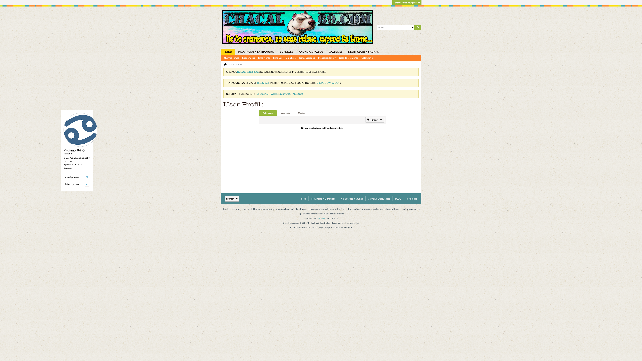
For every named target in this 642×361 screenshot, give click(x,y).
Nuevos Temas (231, 57)
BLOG (398, 198)
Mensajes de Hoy (327, 57)
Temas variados (307, 57)
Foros (228, 51)
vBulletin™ (321, 218)
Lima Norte (264, 57)
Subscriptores (72, 184)
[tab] (268, 113)
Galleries (335, 51)
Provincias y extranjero (256, 51)
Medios (301, 113)
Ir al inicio (411, 198)
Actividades (268, 113)
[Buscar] (417, 27)
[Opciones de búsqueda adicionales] (412, 27)
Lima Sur (277, 57)
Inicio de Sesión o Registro (405, 2)
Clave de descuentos (379, 198)
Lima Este (291, 57)
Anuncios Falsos (311, 51)
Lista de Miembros (348, 57)
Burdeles (286, 51)
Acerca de (285, 113)
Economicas (248, 57)
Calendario (367, 57)
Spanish (230, 198)
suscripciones (72, 177)
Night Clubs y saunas (363, 51)
